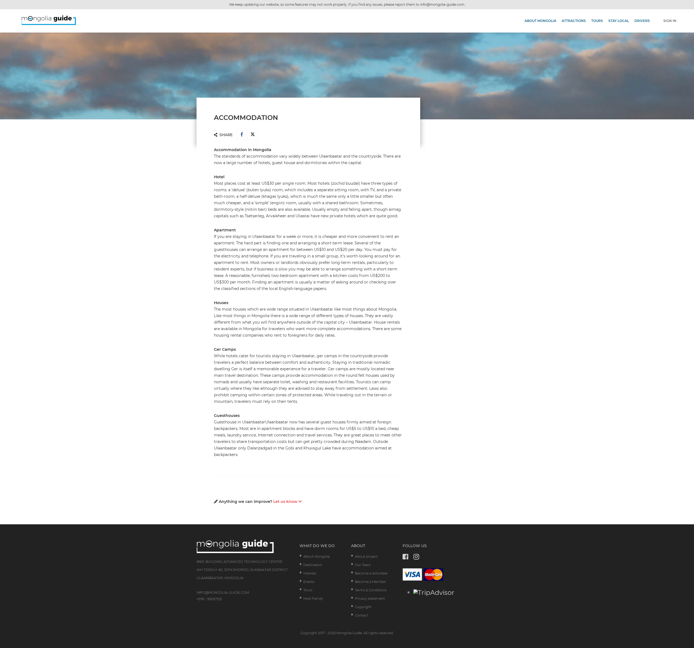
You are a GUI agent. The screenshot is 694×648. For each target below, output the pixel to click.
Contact (361, 615)
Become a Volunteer (371, 573)
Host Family (313, 598)
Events (308, 582)
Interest (309, 573)
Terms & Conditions (371, 590)
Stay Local (618, 21)
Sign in (669, 21)
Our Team (363, 565)
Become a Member (370, 582)
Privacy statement (370, 598)
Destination (312, 565)
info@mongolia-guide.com (442, 4)
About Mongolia (540, 21)
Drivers (642, 21)
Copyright (363, 607)
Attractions (574, 21)
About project (366, 556)
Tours (597, 21)
